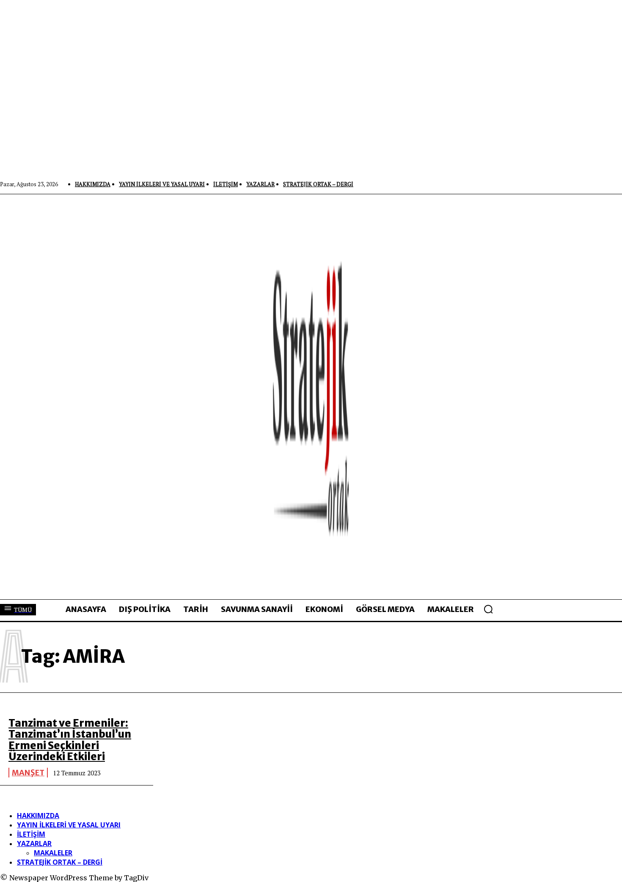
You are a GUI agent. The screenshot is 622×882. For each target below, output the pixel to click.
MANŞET (28, 772)
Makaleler (53, 852)
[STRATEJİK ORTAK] (311, 396)
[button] (488, 609)
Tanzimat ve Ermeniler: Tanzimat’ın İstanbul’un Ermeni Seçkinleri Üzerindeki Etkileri (69, 740)
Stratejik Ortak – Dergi (59, 862)
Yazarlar (34, 843)
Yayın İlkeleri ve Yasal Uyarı (69, 825)
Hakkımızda (38, 815)
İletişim (31, 834)
